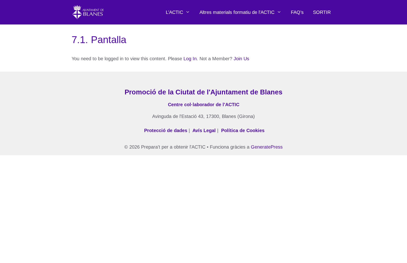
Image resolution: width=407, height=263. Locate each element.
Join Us (241, 58)
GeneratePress (267, 147)
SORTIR (322, 12)
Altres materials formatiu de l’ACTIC (236, 12)
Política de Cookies (243, 130)
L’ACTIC (174, 12)
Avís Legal (204, 130)
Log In (190, 58)
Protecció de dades (165, 130)
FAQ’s (297, 12)
